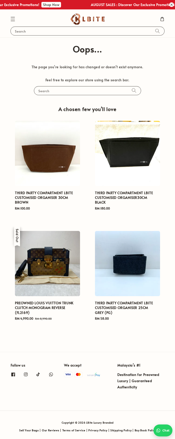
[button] (13, 19)
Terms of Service (73, 430)
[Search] (157, 31)
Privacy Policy (97, 430)
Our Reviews (50, 430)
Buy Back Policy (145, 430)
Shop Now (49, 4)
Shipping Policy (121, 430)
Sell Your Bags (29, 430)
